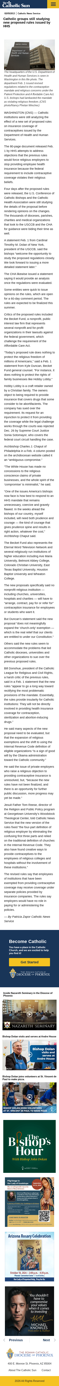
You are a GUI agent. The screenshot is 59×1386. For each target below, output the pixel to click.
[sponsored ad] (29, 1202)
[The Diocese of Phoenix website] (29, 1353)
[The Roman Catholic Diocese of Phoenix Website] (29, 973)
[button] (29, 1015)
